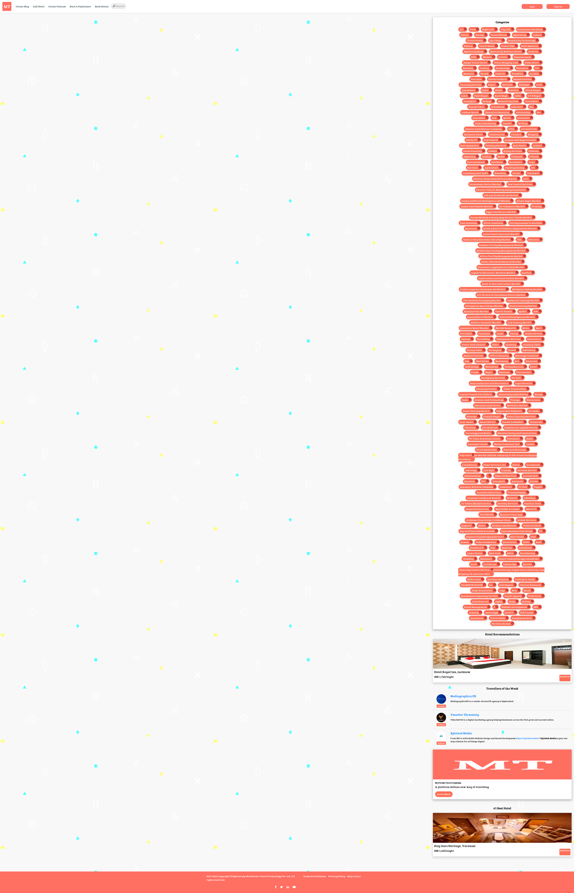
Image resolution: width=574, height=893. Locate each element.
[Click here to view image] (441, 699)
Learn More (444, 794)
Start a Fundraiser (80, 6)
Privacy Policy (336, 876)
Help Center (354, 876)
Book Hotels (102, 6)
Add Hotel (38, 6)
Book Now (565, 676)
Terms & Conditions (314, 876)
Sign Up (558, 6)
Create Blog (22, 6)
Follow (441, 706)
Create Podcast (57, 6)
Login (532, 6)
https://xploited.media (527, 738)
